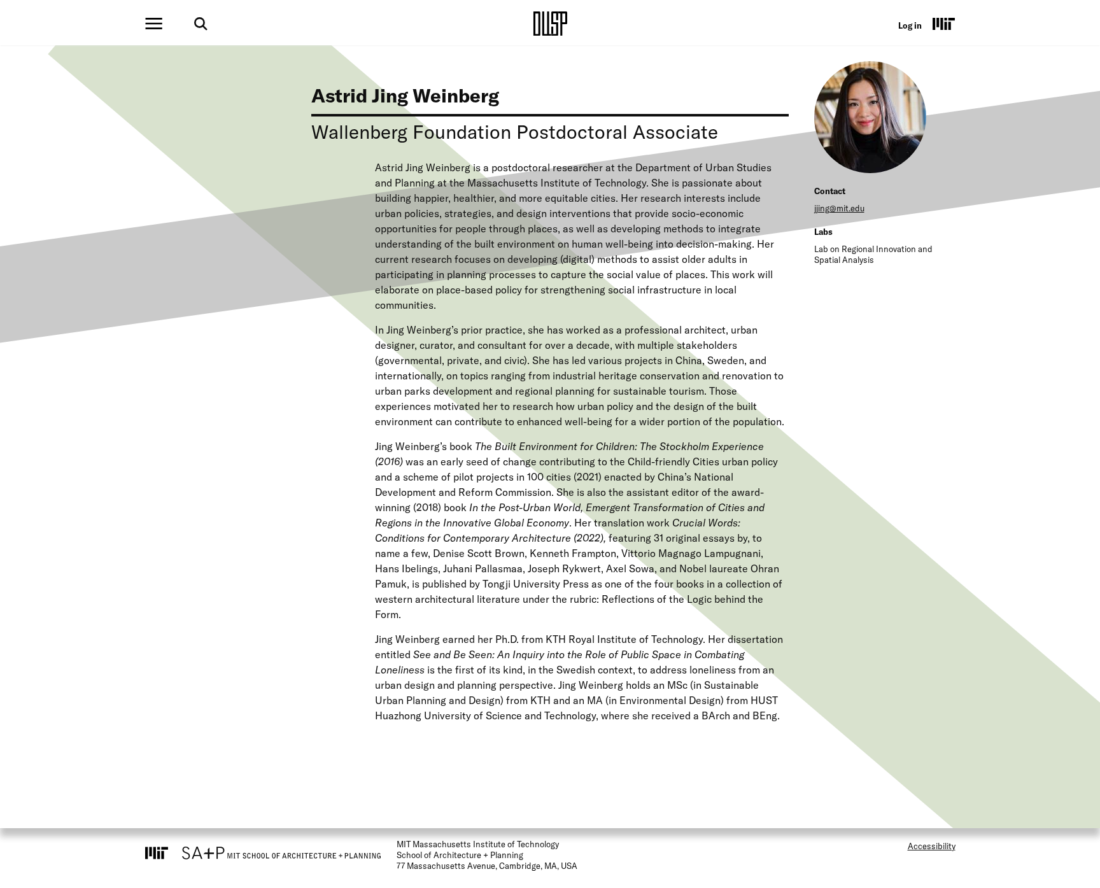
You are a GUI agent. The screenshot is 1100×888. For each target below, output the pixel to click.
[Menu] (153, 23)
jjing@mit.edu (839, 208)
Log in (910, 25)
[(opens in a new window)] (944, 23)
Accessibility (931, 846)
